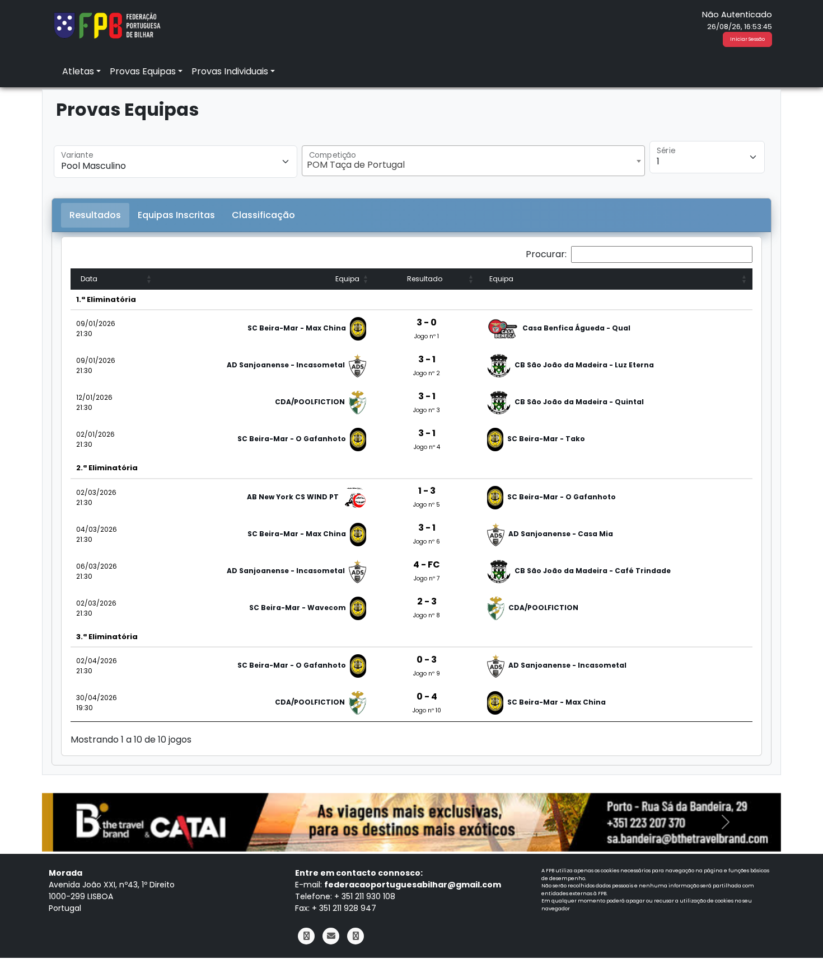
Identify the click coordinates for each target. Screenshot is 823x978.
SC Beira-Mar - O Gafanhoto (291, 438)
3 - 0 (427, 322)
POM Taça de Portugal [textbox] (356, 164)
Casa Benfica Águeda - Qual (576, 328)
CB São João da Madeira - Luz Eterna (584, 365)
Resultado (424, 279)
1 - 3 (427, 490)
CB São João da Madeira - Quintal (579, 402)
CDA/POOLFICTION (310, 402)
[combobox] (473, 160)
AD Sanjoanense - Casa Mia (560, 533)
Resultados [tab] (95, 215)
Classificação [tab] (263, 215)
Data (89, 279)
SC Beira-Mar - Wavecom (297, 607)
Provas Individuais (229, 71)
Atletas (78, 71)
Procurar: (546, 254)
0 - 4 (427, 696)
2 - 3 (427, 601)
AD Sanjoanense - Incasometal (286, 365)
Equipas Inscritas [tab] (176, 215)
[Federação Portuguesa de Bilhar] (107, 24)
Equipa (347, 279)
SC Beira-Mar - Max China (296, 328)
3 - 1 (427, 359)
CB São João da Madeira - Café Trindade (593, 570)
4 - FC (426, 564)
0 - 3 (427, 659)
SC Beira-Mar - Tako (546, 438)
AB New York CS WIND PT (293, 497)
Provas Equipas (143, 71)
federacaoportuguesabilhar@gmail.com (412, 884)
